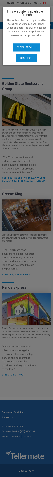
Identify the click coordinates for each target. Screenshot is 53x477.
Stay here (25, 58)
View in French (25, 47)
